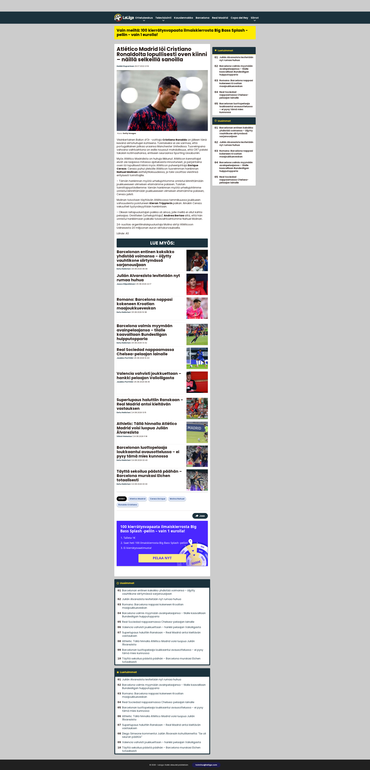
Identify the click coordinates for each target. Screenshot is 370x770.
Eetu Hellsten (123, 268)
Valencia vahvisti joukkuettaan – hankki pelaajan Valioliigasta (149, 375)
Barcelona (202, 18)
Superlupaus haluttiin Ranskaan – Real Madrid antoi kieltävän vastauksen (150, 404)
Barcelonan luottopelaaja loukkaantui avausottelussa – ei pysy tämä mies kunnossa (148, 452)
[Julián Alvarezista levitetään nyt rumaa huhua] (197, 284)
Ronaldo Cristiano (127, 504)
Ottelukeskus (144, 18)
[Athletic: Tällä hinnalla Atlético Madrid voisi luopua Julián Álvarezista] (197, 432)
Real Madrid (220, 18)
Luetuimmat (128, 672)
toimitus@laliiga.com (206, 765)
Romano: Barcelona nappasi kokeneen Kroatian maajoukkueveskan (144, 304)
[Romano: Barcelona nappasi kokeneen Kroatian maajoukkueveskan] (197, 308)
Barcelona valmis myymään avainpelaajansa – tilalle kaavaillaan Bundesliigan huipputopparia (144, 332)
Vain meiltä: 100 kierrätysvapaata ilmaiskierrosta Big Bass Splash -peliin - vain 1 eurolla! (182, 32)
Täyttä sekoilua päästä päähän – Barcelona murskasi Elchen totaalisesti (149, 476)
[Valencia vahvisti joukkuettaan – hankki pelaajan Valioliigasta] (197, 382)
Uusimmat (127, 583)
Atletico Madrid (137, 498)
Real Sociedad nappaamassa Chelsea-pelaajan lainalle (145, 352)
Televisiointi (163, 18)
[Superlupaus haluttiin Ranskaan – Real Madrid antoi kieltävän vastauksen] (197, 408)
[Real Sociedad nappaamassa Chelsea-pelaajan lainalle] (197, 358)
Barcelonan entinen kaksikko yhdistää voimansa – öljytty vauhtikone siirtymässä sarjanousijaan (145, 258)
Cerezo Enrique (157, 498)
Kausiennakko (183, 18)
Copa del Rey (239, 18)
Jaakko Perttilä (125, 358)
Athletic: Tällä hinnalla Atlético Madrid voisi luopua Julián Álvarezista (147, 428)
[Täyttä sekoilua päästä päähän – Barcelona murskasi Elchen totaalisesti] (197, 480)
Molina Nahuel (177, 498)
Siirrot (255, 18)
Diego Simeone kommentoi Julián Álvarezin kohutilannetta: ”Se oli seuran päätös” (164, 735)
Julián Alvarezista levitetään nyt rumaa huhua (148, 278)
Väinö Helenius (124, 436)
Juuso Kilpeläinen (126, 284)
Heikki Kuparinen (125, 66)
